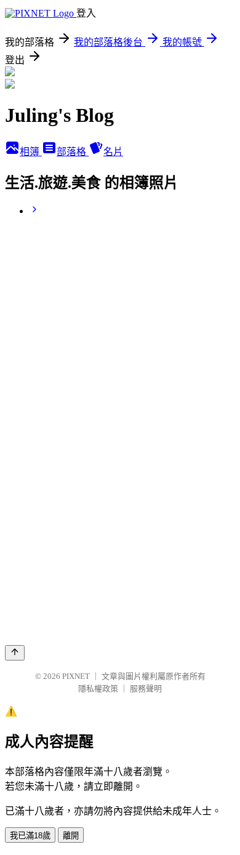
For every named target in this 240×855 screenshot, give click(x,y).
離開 (71, 835)
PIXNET (76, 676)
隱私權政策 (98, 688)
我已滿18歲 (30, 835)
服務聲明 (146, 688)
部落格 (73, 152)
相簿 (31, 152)
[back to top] (15, 652)
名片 (113, 152)
